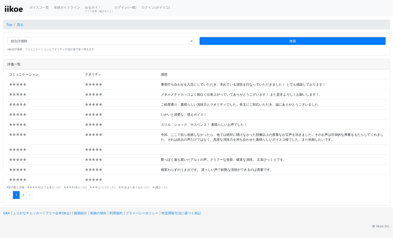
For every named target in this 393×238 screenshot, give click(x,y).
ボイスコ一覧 (39, 7)
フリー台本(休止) (58, 213)
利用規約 (116, 213)
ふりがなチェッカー (27, 213)
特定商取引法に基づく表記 (181, 213)
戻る (20, 25)
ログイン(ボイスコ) (155, 7)
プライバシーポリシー (142, 213)
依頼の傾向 (98, 213)
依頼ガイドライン (67, 7)
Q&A (6, 213)
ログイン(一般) (125, 7)
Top (9, 25)
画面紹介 (80, 213)
